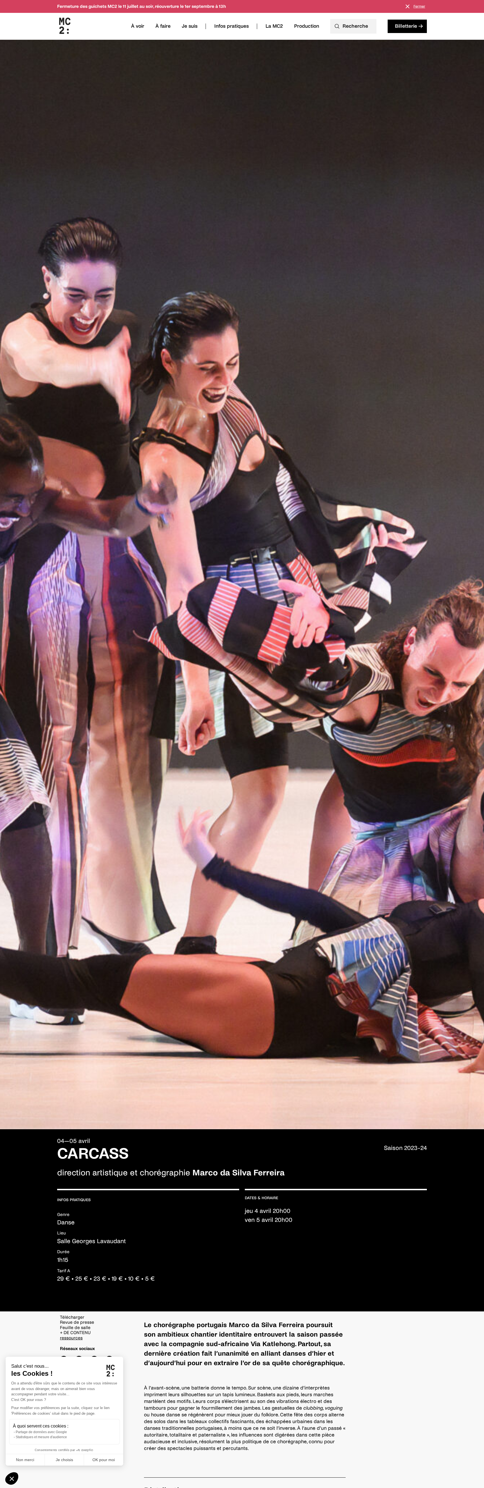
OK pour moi (103, 1459)
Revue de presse (77, 1322)
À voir (137, 26)
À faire (163, 26)
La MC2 (274, 26)
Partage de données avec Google (41, 1432)
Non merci (25, 1459)
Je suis (189, 26)
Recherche (355, 26)
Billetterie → (409, 26)
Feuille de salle (75, 1327)
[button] (11, 1478)
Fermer (419, 6)
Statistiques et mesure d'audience (41, 1437)
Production (306, 26)
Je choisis (64, 1459)
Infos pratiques (231, 26)
